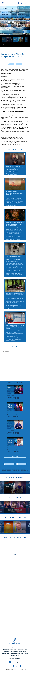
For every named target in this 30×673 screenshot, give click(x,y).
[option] (7, 40)
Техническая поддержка (17, 653)
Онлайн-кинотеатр (22, 647)
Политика (4, 354)
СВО (21, 354)
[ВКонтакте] (11, 64)
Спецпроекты (13, 647)
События (26, 653)
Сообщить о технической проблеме (21, 49)
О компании (6, 647)
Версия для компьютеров (15, 658)
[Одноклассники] (19, 64)
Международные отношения (12, 354)
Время (8, 8)
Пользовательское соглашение (18, 651)
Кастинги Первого (22, 649)
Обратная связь (5, 653)
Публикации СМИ (15, 655)
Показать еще (15, 346)
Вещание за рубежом (16, 662)
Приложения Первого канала (10, 649)
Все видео (6, 651)
